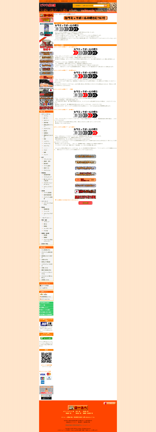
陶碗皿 (45, 226)
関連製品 (44, 173)
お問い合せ (85, 5)
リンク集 (43, 305)
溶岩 (45, 139)
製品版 (43, 207)
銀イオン (46, 118)
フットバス (46, 211)
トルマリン (46, 141)
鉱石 (43, 157)
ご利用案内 (77, 5)
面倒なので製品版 (46, 262)
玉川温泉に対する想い (46, 312)
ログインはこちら (45, 299)
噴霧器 (45, 237)
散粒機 (45, 235)
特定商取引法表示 (45, 302)
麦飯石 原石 (47, 161)
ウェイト (46, 154)
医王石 (45, 130)
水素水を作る (45, 259)
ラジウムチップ (47, 177)
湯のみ (45, 224)
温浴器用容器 (47, 174)
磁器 (45, 152)
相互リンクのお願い (45, 309)
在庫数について (44, 307)
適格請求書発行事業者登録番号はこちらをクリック (77, 425)
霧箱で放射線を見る (46, 270)
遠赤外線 (46, 122)
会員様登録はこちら (46, 296)
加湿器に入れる (45, 279)
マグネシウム (47, 143)
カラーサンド (45, 201)
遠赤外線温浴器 (47, 195)
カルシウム (46, 145)
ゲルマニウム (47, 128)
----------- (46, 148)
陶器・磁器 (44, 220)
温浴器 (43, 190)
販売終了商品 (45, 243)
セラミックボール (46, 114)
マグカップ (46, 221)
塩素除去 (46, 133)
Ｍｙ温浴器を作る (46, 250)
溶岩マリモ (46, 168)
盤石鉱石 (46, 163)
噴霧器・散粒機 (45, 233)
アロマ (45, 150)
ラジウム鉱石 (47, 165)
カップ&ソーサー (48, 228)
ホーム (55, 14)
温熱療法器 (46, 209)
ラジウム (46, 116)
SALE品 (46, 230)
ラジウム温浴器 (47, 192)
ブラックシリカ (47, 159)
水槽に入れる (45, 267)
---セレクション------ (46, 217)
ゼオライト (46, 120)
